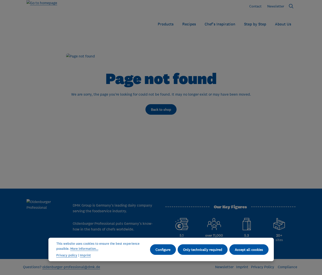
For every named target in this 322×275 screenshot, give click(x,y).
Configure (163, 249)
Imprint (242, 267)
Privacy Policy (263, 267)
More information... (84, 248)
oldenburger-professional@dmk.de (71, 267)
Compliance (287, 267)
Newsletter (275, 6)
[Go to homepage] (42, 14)
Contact (255, 6)
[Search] (291, 6)
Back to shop (161, 109)
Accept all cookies (249, 249)
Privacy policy (66, 255)
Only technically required (202, 249)
